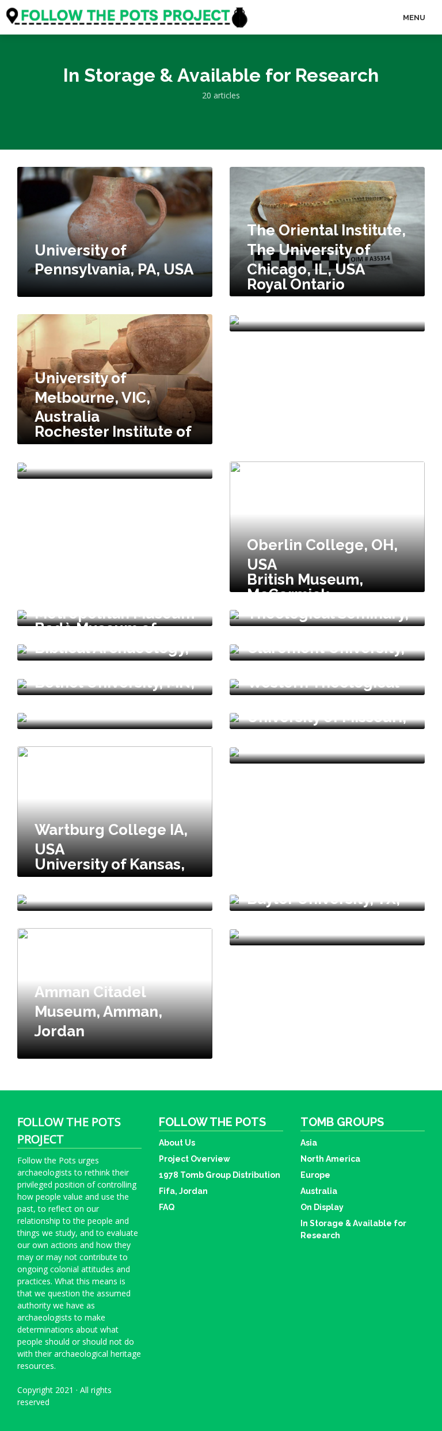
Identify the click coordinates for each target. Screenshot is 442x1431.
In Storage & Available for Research (353, 1229)
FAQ (166, 1207)
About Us (177, 1142)
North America (330, 1158)
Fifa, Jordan (183, 1191)
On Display (322, 1207)
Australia (318, 1191)
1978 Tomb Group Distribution (219, 1175)
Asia (308, 1142)
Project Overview (194, 1158)
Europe (315, 1175)
